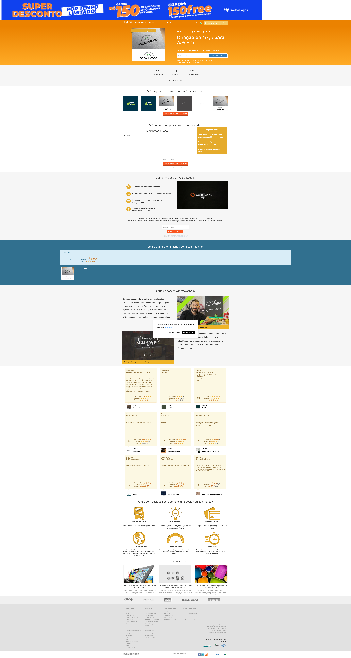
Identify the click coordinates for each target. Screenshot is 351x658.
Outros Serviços (130, 647)
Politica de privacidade (132, 621)
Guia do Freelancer (150, 637)
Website (128, 645)
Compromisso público (132, 617)
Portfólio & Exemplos (155, 22)
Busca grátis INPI (168, 617)
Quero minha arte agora (175, 113)
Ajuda (176, 22)
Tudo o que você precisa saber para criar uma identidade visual (210, 135)
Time (127, 613)
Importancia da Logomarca (152, 619)
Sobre (171, 22)
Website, (179, 62)
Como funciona (130, 615)
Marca (127, 639)
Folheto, (183, 62)
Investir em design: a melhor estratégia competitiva (209, 143)
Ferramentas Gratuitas (170, 619)
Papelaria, (211, 60)
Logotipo (128, 633)
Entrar (224, 23)
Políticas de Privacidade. (182, 168)
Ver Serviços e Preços (151, 611)
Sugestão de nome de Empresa (132, 642)
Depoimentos (165, 22)
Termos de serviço (150, 617)
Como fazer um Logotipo (151, 621)
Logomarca (129, 635)
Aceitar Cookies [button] (188, 332)
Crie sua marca (175, 231)
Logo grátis (167, 613)
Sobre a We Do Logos (132, 624)
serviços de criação (195, 62)
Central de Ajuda (187, 611)
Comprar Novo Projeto (213, 23)
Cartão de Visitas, (204, 60)
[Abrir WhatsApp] (4, 653)
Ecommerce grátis (169, 615)
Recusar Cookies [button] (174, 332)
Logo (127, 637)
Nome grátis (167, 611)
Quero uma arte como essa (218, 55)
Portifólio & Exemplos (150, 613)
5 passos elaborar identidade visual (209, 150)
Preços (147, 22)
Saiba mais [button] (168, 327)
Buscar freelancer (149, 615)
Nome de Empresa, (195, 60)
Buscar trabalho (149, 635)
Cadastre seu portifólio (151, 633)
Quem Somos (129, 611)
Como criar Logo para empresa (150, 624)
